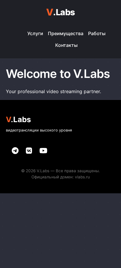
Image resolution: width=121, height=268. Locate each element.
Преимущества (65, 33)
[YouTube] (43, 150)
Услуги (35, 33)
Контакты (66, 45)
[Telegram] (15, 150)
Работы (96, 33)
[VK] (29, 150)
